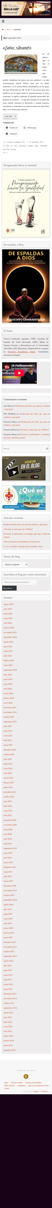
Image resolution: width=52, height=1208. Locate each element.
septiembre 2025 (10, 637)
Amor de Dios (11, 145)
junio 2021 (8, 806)
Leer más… (9, 116)
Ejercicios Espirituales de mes (38, 1085)
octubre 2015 (9, 951)
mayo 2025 (8, 651)
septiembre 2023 (10, 721)
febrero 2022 (9, 782)
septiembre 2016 (10, 900)
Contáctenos (21, 1085)
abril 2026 (8, 623)
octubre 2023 (9, 717)
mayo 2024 (8, 684)
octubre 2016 (9, 895)
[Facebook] (26, 1076)
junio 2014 (8, 1022)
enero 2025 (8, 665)
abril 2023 (8, 740)
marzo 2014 (8, 1036)
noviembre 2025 (10, 632)
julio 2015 (8, 965)
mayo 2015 (8, 975)
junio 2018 (8, 853)
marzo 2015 (8, 984)
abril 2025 (8, 655)
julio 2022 (8, 759)
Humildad (43, 145)
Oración (13, 149)
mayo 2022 (8, 768)
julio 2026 (8, 609)
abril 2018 (8, 857)
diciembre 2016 (10, 885)
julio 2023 (8, 726)
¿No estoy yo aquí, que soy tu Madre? (34, 429)
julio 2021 (8, 801)
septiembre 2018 (10, 848)
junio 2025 (8, 646)
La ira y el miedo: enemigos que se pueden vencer (23, 546)
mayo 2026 (8, 618)
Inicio (6, 1082)
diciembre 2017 (10, 867)
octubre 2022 (9, 754)
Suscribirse (7, 588)
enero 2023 (8, 745)
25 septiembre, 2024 (36, 142)
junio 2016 (8, 914)
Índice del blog (9, 1085)
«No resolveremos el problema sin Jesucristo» (22, 541)
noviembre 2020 (10, 824)
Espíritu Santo (33, 145)
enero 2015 (8, 989)
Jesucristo (6, 149)
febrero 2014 (9, 1040)
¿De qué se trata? (17, 1082)
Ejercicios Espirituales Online (21, 351)
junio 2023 (8, 731)
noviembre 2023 (10, 712)
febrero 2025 (9, 660)
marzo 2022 (8, 778)
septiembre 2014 (10, 1008)
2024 (8, 29)
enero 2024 (8, 702)
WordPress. (45, 1091)
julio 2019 (8, 839)
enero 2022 (8, 787)
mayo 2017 (8, 871)
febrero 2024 (9, 698)
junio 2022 (8, 763)
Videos (6, 1088)
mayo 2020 (8, 829)
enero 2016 (8, 937)
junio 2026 (8, 613)
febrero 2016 (9, 932)
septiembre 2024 (10, 670)
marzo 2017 (8, 881)
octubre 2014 (9, 1003)
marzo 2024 (8, 693)
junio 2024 (8, 679)
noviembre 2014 (10, 998)
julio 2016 (8, 909)
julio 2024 (8, 674)
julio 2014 (8, 1017)
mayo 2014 (8, 1026)
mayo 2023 (8, 735)
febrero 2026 (9, 627)
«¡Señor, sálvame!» (17, 48)
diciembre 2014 (10, 993)
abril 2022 (8, 773)
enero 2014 (8, 1045)
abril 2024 (8, 688)
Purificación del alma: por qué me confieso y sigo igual (25, 524)
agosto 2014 (8, 1012)
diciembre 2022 (10, 749)
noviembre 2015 (10, 947)
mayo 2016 (8, 918)
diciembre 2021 (10, 792)
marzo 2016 (8, 928)
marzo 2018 (8, 862)
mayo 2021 (8, 810)
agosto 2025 (8, 641)
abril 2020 (8, 834)
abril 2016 (8, 923)
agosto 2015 (8, 961)
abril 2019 (8, 843)
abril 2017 (8, 876)
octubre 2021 (9, 796)
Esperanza (22, 145)
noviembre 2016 (10, 890)
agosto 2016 (8, 904)
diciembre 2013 (10, 1050)
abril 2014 (8, 1031)
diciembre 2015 (10, 942)
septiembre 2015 (10, 956)
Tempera (36, 1091)
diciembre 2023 (10, 707)
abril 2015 (8, 979)
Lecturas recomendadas (33, 1082)
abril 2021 (8, 815)
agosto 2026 (8, 604)
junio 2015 (8, 970)
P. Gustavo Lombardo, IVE (15, 142)
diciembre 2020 (10, 820)
